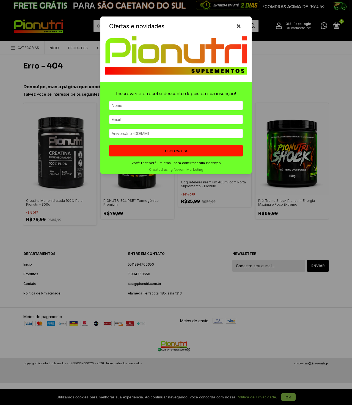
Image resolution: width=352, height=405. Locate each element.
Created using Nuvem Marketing (176, 169)
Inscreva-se (176, 150)
